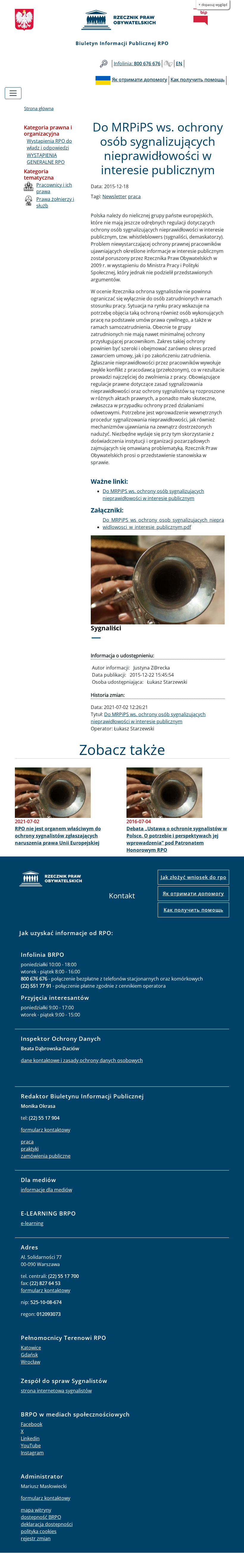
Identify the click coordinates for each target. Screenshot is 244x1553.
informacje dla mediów (46, 1189)
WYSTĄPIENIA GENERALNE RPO (46, 158)
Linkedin (30, 1438)
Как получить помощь (193, 910)
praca (134, 196)
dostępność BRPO (41, 1517)
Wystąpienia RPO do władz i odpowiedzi (49, 144)
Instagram (32, 1452)
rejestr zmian (36, 1538)
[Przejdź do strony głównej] (122, 20)
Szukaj (103, 63)
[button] (101, 590)
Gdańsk (29, 1354)
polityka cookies (39, 1531)
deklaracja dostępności (47, 1524)
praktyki (30, 1149)
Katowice (31, 1347)
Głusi (168, 63)
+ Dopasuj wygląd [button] (212, 4)
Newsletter (114, 196)
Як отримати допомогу (193, 893)
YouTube (31, 1445)
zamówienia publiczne (46, 1156)
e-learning (32, 1223)
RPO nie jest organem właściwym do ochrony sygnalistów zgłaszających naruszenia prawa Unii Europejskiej (58, 835)
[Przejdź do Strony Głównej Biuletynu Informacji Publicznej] (200, 17)
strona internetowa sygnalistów (56, 1390)
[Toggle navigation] (13, 93)
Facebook (31, 1424)
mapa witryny (36, 1510)
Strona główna (39, 108)
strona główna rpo (50, 879)
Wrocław (30, 1362)
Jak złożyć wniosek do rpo (193, 877)
